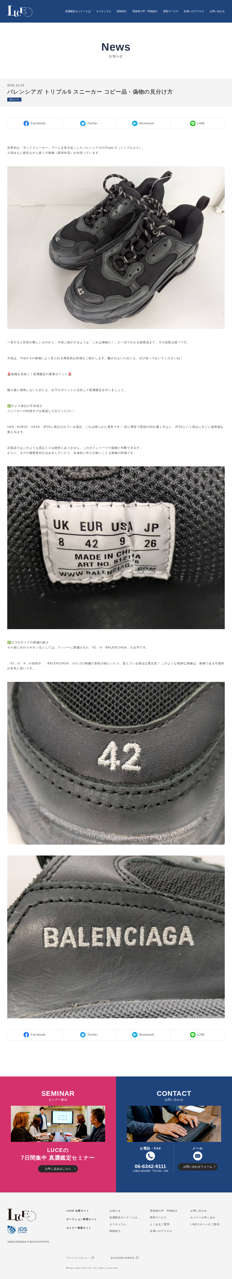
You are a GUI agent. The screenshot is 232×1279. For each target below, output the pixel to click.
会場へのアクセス (194, 11)
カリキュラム (103, 11)
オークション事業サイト (81, 1219)
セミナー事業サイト (79, 1227)
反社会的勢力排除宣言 (123, 1258)
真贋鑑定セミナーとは (78, 11)
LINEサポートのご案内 (204, 1224)
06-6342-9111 (150, 1166)
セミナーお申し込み (203, 1217)
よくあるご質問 (159, 1224)
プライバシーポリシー (78, 1258)
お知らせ (115, 1210)
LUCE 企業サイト (77, 1210)
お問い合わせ (217, 11)
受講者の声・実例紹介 (145, 11)
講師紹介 (122, 11)
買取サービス (170, 11)
